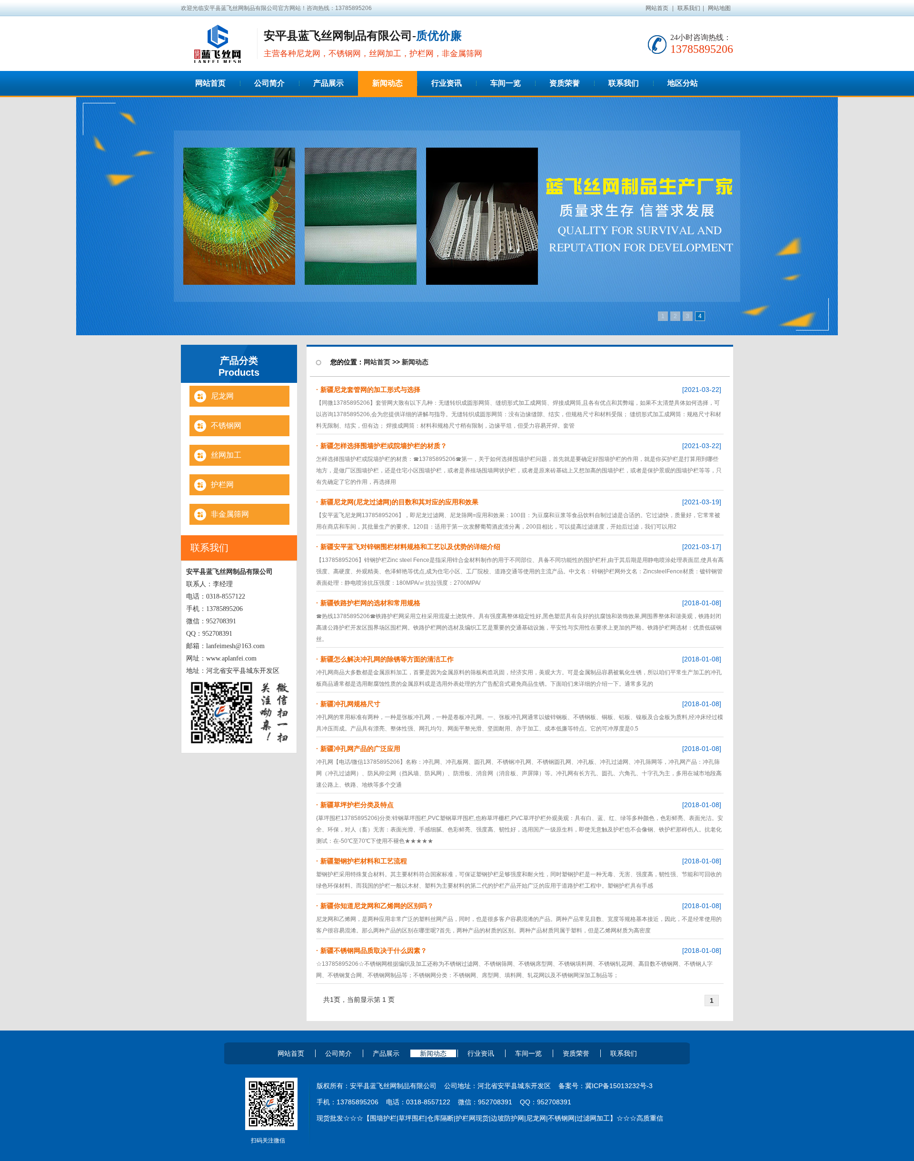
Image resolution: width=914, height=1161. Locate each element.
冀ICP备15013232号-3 (619, 1086)
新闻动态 (415, 362)
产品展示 (386, 1053)
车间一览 (528, 1053)
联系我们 (688, 8)
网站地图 (719, 8)
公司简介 (338, 1053)
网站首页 (657, 8)
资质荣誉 (576, 1053)
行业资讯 (480, 1053)
